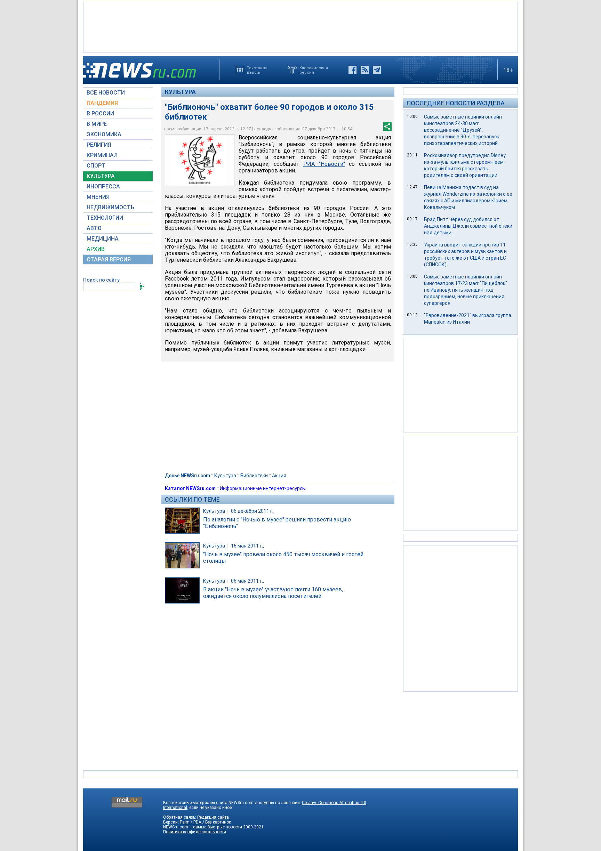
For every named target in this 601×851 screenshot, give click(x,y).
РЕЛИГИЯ (99, 144)
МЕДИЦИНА (103, 238)
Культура (180, 92)
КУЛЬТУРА (101, 176)
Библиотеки (254, 475)
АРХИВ (96, 249)
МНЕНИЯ (98, 197)
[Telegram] (377, 70)
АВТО (94, 228)
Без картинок (218, 822)
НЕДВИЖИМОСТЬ (110, 207)
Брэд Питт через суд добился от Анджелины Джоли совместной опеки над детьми (468, 226)
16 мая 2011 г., (247, 546)
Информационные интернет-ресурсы (263, 488)
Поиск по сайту (101, 280)
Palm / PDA (190, 822)
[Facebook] (352, 70)
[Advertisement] (300, 26)
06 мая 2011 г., (247, 581)
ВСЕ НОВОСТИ (106, 92)
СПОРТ (96, 165)
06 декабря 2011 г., (252, 511)
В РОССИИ (100, 113)
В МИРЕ (97, 124)
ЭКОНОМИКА (104, 134)
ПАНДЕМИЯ (102, 103)
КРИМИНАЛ (102, 155)
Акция (279, 475)
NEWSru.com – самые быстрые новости (202, 827)
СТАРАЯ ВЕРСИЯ (109, 259)
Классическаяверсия (313, 70)
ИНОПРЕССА (103, 186)
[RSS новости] (365, 70)
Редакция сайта (213, 817)
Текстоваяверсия (257, 70)
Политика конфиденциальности (194, 831)
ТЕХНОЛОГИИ (105, 217)
